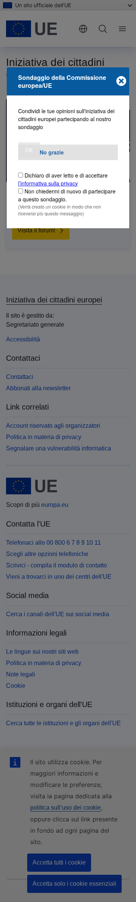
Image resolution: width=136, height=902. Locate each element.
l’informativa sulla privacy (48, 183)
